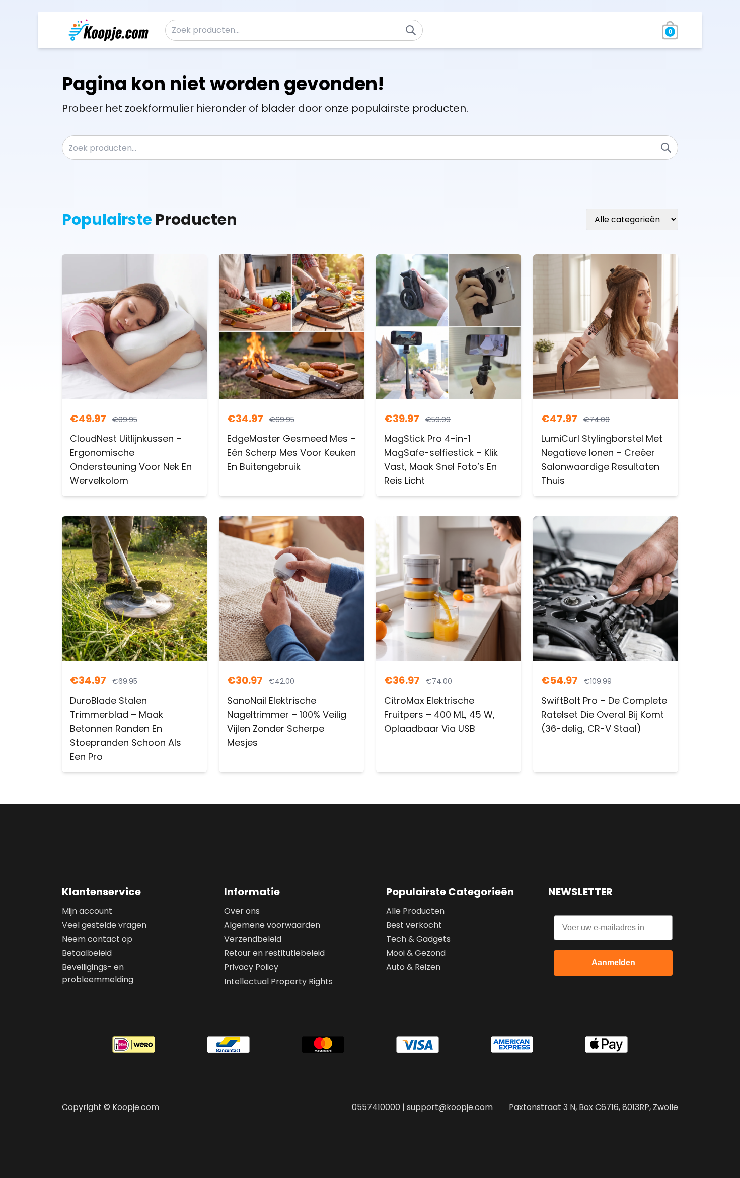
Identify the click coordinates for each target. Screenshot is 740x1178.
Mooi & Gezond (416, 953)
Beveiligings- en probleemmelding (97, 973)
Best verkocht (414, 925)
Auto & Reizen (413, 967)
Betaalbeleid (87, 953)
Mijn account (87, 911)
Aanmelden (613, 962)
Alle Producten (415, 911)
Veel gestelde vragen (104, 925)
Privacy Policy (251, 967)
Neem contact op (97, 939)
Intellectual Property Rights (278, 981)
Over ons (242, 911)
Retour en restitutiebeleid (274, 953)
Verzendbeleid (252, 939)
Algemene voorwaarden (272, 925)
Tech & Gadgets (418, 939)
